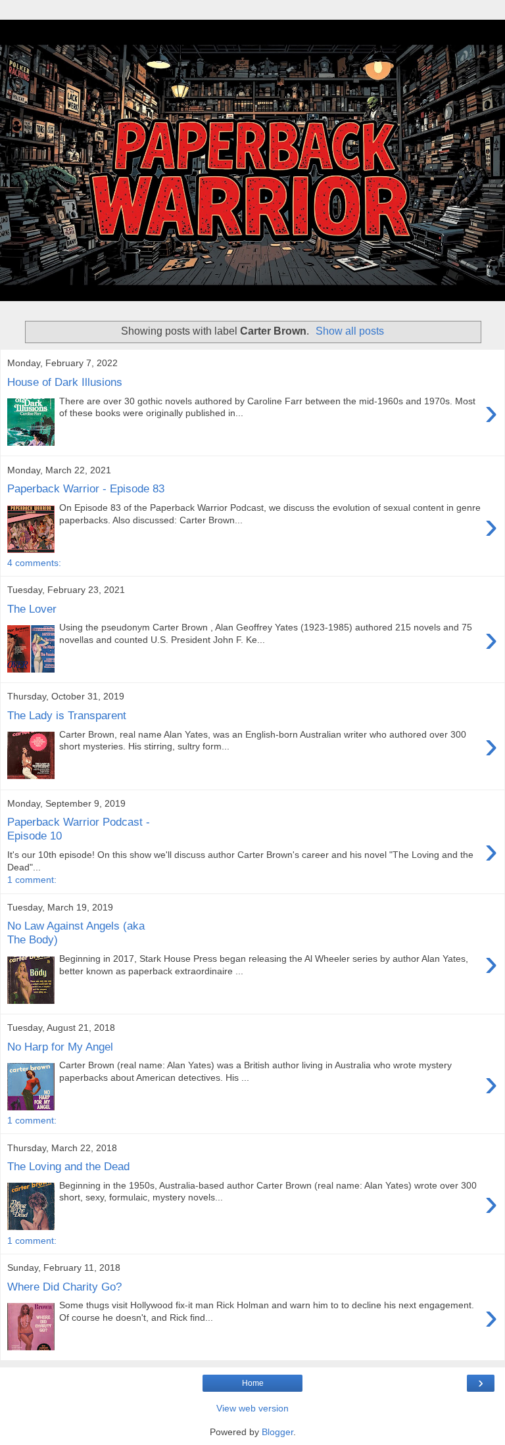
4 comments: (34, 562)
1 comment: (32, 879)
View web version (252, 1408)
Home (253, 1383)
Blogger (277, 1432)
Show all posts (350, 331)
